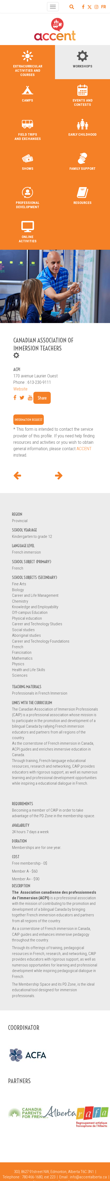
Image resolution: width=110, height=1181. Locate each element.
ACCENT (84, 448)
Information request (28, 420)
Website (20, 389)
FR (103, 6)
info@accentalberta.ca (88, 1177)
